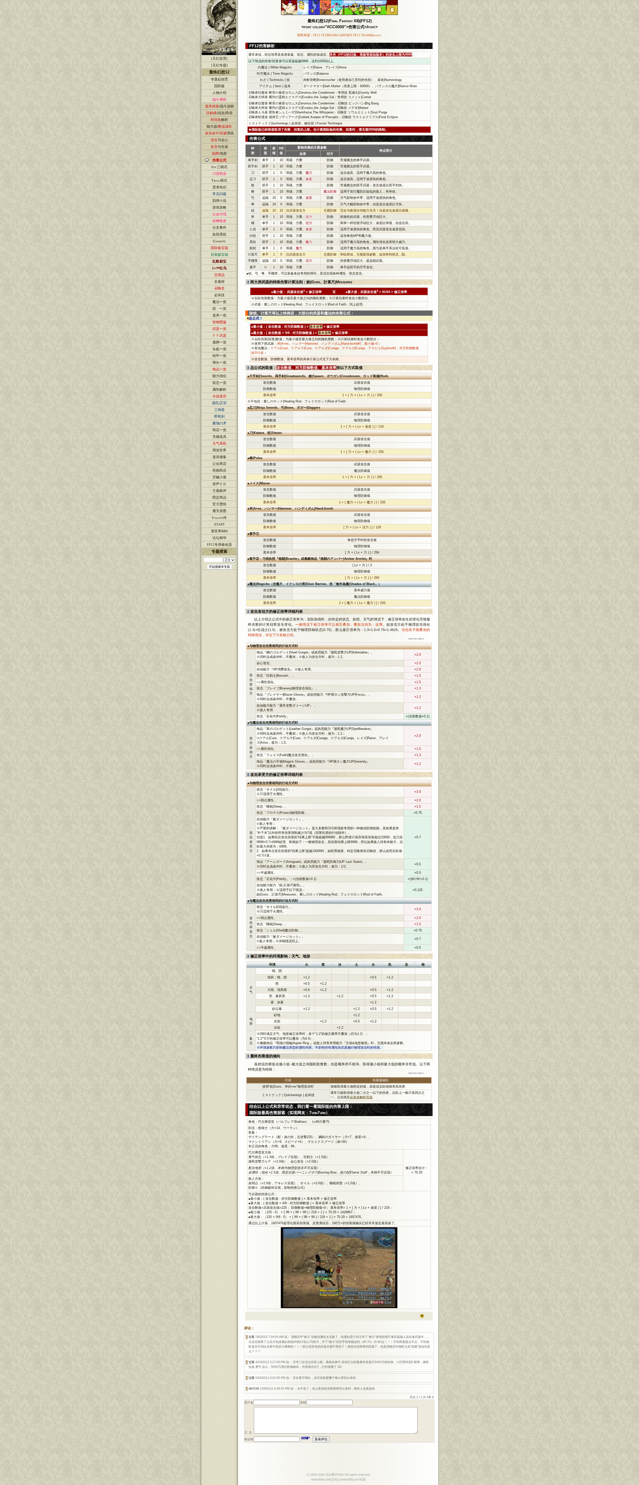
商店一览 (219, 429)
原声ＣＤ (219, 483)
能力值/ (219, 126)
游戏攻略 (219, 207)
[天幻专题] (219, 65)
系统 (219, 133)
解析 (219, 120)
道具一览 (219, 315)
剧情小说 (219, 200)
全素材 (219, 281)
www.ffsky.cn (349, 1479)
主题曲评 (219, 490)
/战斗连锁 (219, 106)
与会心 (219, 140)
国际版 (219, 85)
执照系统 (219, 234)
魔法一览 (219, 301)
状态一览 (219, 382)
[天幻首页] (219, 58)
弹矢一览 (219, 362)
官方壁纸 (219, 504)
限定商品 (219, 497)
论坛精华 (219, 537)
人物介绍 (219, 92)
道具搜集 (219, 456)
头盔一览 (219, 348)
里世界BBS (219, 531)
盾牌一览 (219, 342)
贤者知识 (219, 187)
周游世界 (219, 450)
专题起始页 (219, 79)
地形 (219, 153)
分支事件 (219, 227)
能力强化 (219, 375)
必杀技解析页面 (361, 1097)
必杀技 (219, 295)
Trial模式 (219, 180)
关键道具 (219, 436)
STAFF (219, 524)
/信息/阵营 (219, 113)
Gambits (219, 241)
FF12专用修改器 (219, 544)
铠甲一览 (219, 355)
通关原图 (219, 510)
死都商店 (219, 470)
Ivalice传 (219, 517)
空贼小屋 (219, 477)
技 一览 (219, 308)
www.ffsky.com (321, 1479)
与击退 (219, 147)
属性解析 (219, 389)
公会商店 (219, 463)
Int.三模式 (219, 166)
